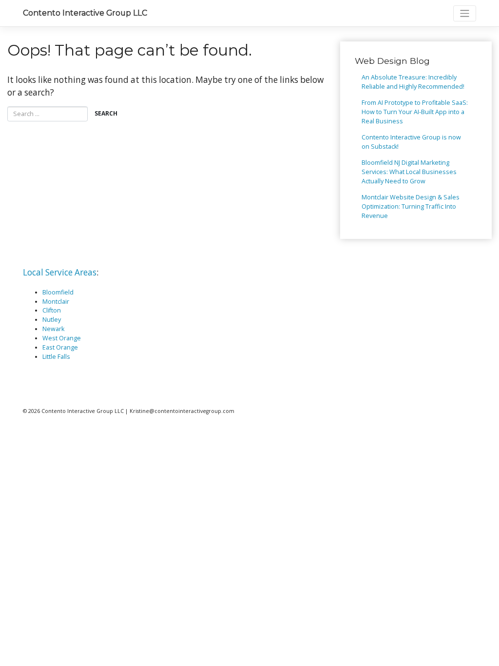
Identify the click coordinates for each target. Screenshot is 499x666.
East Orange (60, 347)
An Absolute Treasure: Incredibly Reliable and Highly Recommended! (413, 82)
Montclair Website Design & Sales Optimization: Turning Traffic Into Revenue (411, 206)
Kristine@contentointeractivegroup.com (182, 411)
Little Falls (56, 357)
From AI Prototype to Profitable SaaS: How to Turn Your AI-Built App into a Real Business (415, 111)
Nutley (51, 319)
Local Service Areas (59, 272)
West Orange (61, 338)
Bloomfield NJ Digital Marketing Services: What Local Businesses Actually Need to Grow (409, 171)
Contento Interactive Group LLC (85, 13)
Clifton (51, 310)
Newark (53, 329)
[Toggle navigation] (464, 13)
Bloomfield (58, 292)
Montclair (55, 301)
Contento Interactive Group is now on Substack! (411, 142)
